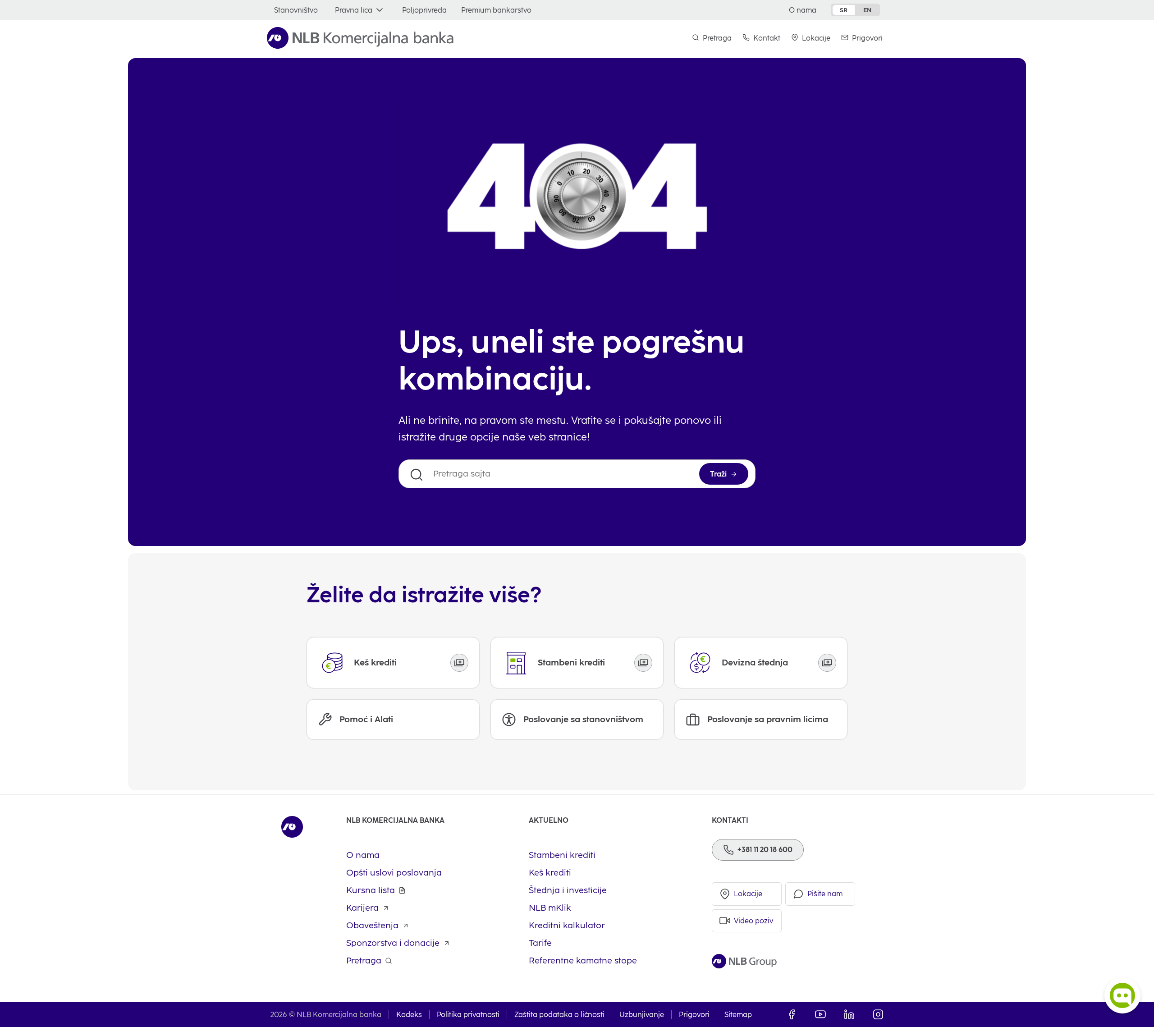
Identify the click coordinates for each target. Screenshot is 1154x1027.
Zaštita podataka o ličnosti (559, 1014)
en (867, 10)
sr (843, 10)
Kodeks (409, 1014)
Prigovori (694, 1014)
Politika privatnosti (468, 1014)
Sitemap (738, 1014)
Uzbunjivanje (641, 1014)
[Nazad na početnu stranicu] (360, 38)
